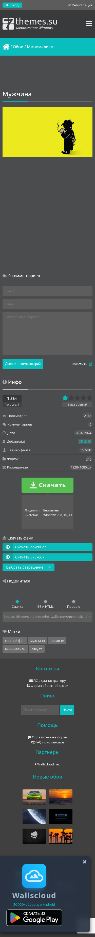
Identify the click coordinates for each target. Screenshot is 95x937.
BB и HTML (45, 606)
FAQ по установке (49, 742)
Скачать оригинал (30, 547)
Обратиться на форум (49, 737)
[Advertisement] (47, 73)
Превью (73, 606)
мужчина (37, 640)
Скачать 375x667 (29, 557)
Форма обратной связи (49, 685)
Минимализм (40, 47)
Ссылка (17, 606)
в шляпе (57, 640)
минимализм (15, 649)
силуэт (36, 649)
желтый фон (15, 640)
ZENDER (85, 441)
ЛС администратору (49, 680)
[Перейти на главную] (6, 47)
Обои (18, 47)
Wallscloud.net (48, 764)
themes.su (36, 23)
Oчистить (80, 364)
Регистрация (81, 5)
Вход (14, 5)
